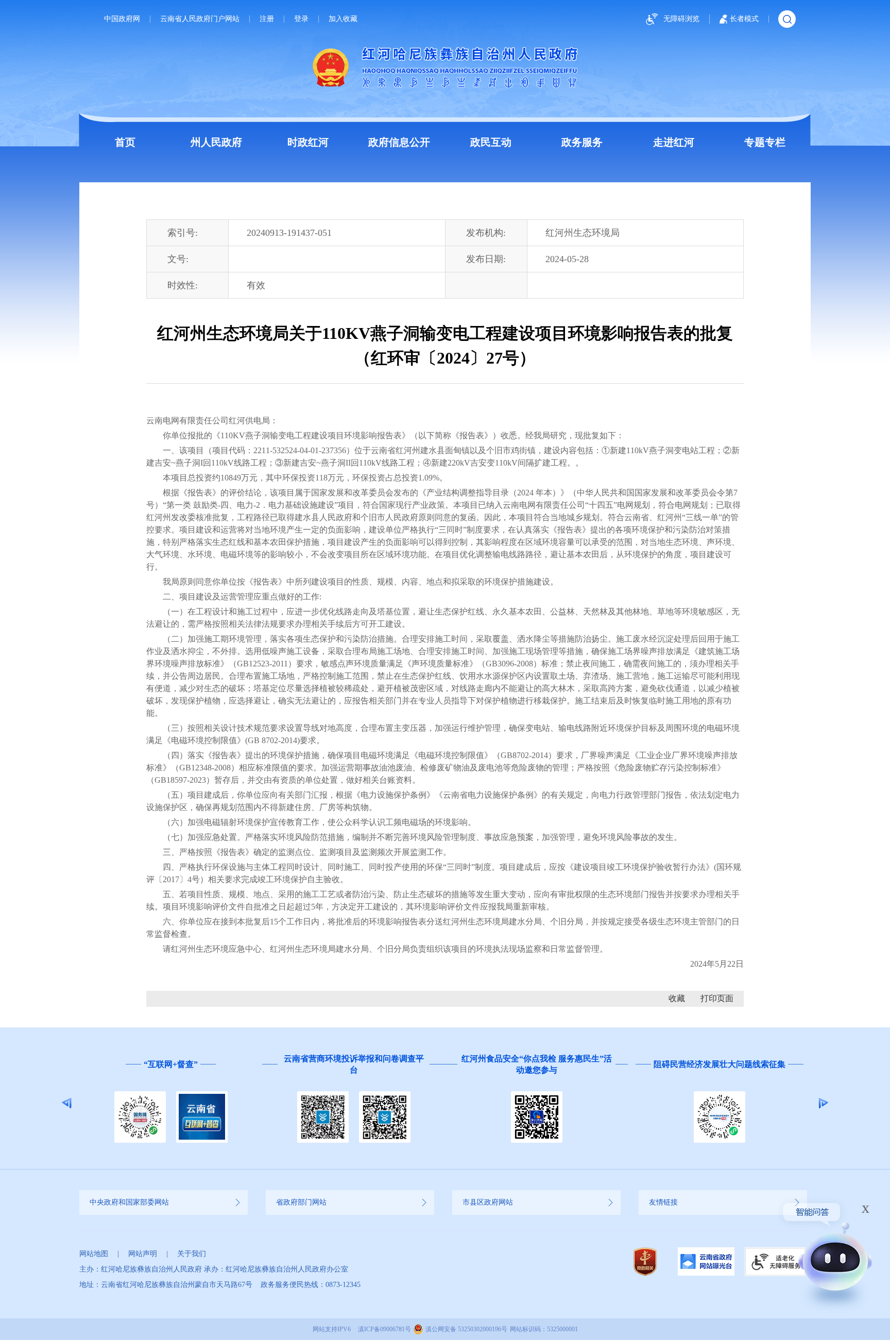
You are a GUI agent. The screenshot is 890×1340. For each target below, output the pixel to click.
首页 (125, 142)
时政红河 (308, 142)
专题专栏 (764, 142)
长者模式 (744, 19)
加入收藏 (343, 19)
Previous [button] (66, 1103)
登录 (301, 19)
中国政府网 (122, 19)
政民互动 (490, 142)
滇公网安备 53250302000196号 (466, 1329)
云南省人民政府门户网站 (199, 19)
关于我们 (191, 1254)
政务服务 (582, 142)
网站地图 (93, 1254)
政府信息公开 (399, 142)
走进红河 (673, 142)
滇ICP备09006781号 (384, 1329)
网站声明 (142, 1254)
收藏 (677, 998)
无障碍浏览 (681, 19)
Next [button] (823, 1103)
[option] (170, 1103)
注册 (267, 19)
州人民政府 (216, 142)
